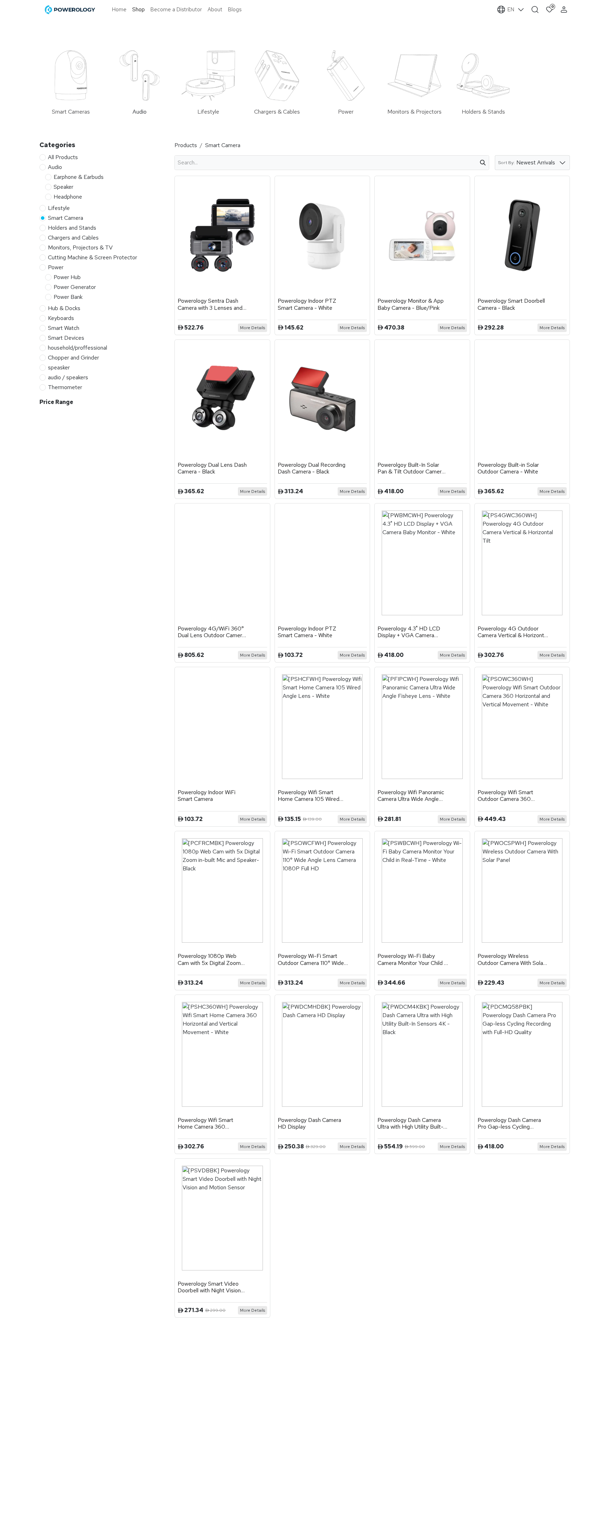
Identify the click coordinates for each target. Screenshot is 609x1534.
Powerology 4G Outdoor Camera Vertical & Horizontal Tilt (513, 632)
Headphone (68, 196)
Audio (55, 166)
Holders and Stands (72, 227)
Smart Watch (63, 327)
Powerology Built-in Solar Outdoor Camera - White (508, 468)
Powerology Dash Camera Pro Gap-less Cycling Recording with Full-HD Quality (509, 1123)
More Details (252, 328)
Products (185, 145)
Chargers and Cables (73, 237)
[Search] (483, 163)
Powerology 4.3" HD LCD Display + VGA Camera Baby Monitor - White (408, 632)
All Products (63, 157)
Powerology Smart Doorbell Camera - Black (511, 304)
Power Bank (68, 296)
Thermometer (65, 387)
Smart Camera (65, 217)
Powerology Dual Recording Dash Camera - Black (311, 468)
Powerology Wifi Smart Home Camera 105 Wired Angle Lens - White (308, 795)
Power (55, 267)
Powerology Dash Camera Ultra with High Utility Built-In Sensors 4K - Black (412, 1123)
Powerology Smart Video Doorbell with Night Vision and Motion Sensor (209, 1287)
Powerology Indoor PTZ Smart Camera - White (307, 304)
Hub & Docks (64, 308)
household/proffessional (77, 347)
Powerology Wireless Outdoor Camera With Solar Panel (511, 959)
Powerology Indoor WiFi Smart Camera (206, 795)
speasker (59, 367)
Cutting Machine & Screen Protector (92, 257)
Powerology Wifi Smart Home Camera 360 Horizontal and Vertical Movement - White (205, 1123)
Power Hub (67, 276)
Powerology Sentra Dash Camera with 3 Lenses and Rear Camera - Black (210, 304)
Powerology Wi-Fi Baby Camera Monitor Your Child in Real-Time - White (412, 959)
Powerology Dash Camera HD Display (309, 1123)
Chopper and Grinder (73, 357)
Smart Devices (66, 337)
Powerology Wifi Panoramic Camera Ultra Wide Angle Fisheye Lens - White (410, 795)
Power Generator (75, 286)
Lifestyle (59, 207)
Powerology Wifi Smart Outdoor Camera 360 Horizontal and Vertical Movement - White (505, 795)
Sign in (565, 9)
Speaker (63, 186)
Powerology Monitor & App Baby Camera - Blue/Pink (410, 304)
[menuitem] (119, 10)
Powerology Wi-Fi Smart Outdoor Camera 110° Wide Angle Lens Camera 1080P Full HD (311, 959)
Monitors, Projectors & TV (80, 247)
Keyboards (61, 317)
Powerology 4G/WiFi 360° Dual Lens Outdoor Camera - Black (211, 632)
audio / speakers (68, 377)
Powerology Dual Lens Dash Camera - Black (212, 468)
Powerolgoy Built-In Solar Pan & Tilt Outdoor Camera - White (410, 468)
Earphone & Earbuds (79, 176)
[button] (561, 36)
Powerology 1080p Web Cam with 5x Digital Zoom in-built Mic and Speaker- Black (209, 959)
